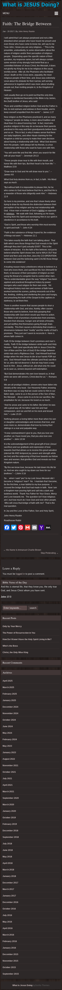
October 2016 (9, 909)
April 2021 (8, 785)
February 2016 (10, 941)
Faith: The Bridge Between (27, 23)
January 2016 (9, 948)
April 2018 (8, 863)
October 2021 (9, 772)
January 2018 (9, 876)
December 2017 (10, 883)
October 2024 (9, 720)
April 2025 (8, 681)
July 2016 (7, 915)
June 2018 (8, 850)
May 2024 (7, 733)
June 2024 (8, 726)
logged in (20, 574)
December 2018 (10, 830)
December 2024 (10, 707)
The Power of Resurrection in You (19, 633)
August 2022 (9, 759)
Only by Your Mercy (12, 626)
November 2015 (10, 961)
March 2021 (8, 791)
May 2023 (7, 746)
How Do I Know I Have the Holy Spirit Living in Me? (27, 639)
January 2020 (9, 811)
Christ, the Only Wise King (15, 652)
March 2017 (8, 889)
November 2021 (10, 765)
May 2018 (7, 856)
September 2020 (11, 798)
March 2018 (8, 869)
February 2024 (10, 739)
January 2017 (9, 896)
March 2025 (8, 687)
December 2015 (10, 954)
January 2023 (9, 752)
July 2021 (7, 778)
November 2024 (10, 713)
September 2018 (11, 837)
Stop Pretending (49, 553)
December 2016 (10, 902)
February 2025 (10, 694)
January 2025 (9, 700)
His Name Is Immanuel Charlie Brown (22, 550)
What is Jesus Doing (22, 985)
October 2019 (9, 817)
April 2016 (8, 928)
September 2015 (11, 974)
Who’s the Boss (10, 646)
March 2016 (8, 935)
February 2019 (10, 824)
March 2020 (8, 804)
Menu (6, 13)
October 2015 (9, 967)
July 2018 (7, 843)
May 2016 (7, 922)
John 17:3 (6, 597)
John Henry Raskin (26, 31)
